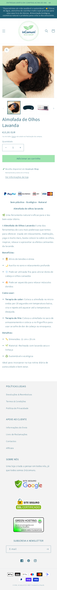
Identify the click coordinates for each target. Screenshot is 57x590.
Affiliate (10, 448)
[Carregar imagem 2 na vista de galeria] (28, 107)
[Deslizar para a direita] (53, 108)
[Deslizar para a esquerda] (3, 108)
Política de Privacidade (17, 408)
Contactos (11, 441)
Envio (14, 136)
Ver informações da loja (17, 177)
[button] (3, 31)
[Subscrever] (47, 549)
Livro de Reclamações (16, 434)
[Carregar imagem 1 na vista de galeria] (13, 107)
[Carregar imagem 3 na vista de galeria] (42, 107)
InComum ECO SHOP (24, 585)
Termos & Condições (16, 401)
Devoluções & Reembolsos (19, 394)
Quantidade (7, 141)
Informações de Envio (16, 427)
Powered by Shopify (37, 585)
